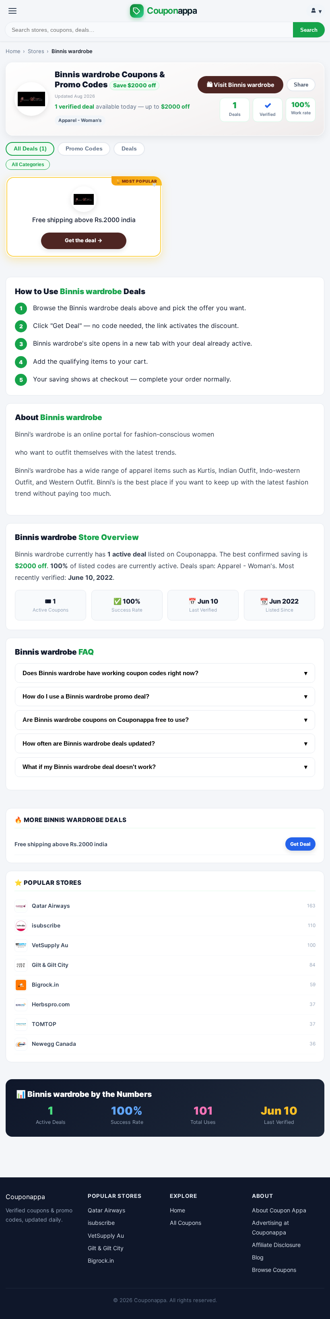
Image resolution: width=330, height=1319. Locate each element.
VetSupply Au (106, 1235)
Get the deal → (84, 240)
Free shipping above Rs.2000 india (84, 220)
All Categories (28, 164)
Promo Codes (84, 149)
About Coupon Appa (279, 1210)
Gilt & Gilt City (106, 1248)
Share (301, 85)
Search (309, 30)
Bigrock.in (101, 1260)
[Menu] (12, 11)
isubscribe (101, 1222)
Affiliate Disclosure (276, 1244)
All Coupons (185, 1222)
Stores (36, 51)
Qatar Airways (106, 1210)
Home (13, 51)
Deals (129, 149)
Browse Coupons (274, 1269)
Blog (258, 1257)
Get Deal (300, 844)
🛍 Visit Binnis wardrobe (240, 84)
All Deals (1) (30, 149)
